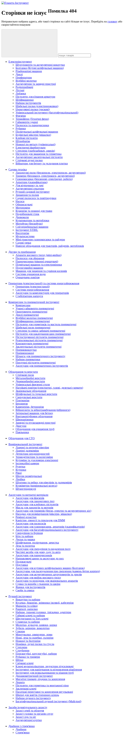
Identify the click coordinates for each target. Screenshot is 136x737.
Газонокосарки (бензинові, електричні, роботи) (44, 179)
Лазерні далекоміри (27, 450)
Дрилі (19, 74)
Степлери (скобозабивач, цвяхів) (35, 150)
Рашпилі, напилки (27, 609)
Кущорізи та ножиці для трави (34, 210)
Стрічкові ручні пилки (29, 160)
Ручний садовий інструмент (33, 191)
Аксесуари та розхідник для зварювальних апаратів (47, 580)
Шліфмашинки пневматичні (33, 321)
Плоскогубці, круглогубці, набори (36, 653)
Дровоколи (22, 217)
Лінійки (20, 479)
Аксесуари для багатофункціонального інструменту (47, 529)
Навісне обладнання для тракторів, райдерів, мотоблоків (50, 245)
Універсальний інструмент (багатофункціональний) (47, 112)
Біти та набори (24, 536)
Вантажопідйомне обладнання (34, 416)
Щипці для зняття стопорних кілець (37, 695)
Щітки (19, 659)
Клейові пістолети (27, 138)
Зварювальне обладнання (31, 390)
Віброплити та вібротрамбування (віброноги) (43, 409)
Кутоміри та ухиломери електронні (37, 460)
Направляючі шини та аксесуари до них (40, 558)
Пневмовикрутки (26, 349)
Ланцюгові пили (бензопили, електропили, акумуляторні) (51, 172)
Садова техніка (17, 169)
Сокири (20, 631)
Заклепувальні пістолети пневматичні (38, 346)
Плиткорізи (22, 400)
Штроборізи (23, 141)
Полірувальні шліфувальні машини (37, 131)
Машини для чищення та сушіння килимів (41, 270)
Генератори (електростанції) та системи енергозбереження (43, 283)
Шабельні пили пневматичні (33, 327)
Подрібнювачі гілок (27, 214)
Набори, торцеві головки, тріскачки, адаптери (43, 612)
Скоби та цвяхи (25, 590)
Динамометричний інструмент (34, 675)
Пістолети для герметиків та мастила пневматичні (46, 324)
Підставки (22, 564)
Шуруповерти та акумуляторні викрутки (40, 64)
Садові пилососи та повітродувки (36, 198)
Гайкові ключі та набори (30, 615)
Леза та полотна (25, 545)
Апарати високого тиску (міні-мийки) (38, 255)
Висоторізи (22, 233)
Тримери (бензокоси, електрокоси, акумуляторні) (45, 175)
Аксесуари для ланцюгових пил (35, 501)
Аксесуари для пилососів (31, 523)
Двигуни (21, 425)
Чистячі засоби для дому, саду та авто (38, 552)
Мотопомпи (23, 207)
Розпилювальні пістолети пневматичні (39, 340)
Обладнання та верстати (23, 371)
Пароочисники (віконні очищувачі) (37, 261)
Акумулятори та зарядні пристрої (36, 83)
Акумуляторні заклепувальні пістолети (39, 157)
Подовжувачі (23, 561)
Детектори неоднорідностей (33, 453)
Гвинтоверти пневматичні (31, 311)
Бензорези (22, 403)
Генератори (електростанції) (33, 286)
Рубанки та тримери (28, 656)
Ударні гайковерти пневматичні (35, 308)
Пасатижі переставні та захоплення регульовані (44, 691)
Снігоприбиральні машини (32, 226)
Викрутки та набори (28, 599)
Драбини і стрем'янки (21, 726)
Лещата (20, 682)
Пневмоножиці (25, 353)
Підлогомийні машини (29, 267)
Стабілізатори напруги (29, 296)
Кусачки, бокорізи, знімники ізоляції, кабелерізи (45, 602)
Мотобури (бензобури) (29, 223)
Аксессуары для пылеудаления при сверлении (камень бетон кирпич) (58, 571)
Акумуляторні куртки (29, 720)
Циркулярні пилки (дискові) (33, 109)
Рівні (19, 472)
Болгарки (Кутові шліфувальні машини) (40, 67)
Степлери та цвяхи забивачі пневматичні (40, 330)
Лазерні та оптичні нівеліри (32, 447)
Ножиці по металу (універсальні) (35, 144)
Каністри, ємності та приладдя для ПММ (40, 520)
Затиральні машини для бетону (34, 413)
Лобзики (21, 93)
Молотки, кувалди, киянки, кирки (36, 624)
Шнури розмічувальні (29, 476)
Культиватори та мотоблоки (32, 220)
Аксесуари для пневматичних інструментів (42, 365)
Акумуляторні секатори (30, 188)
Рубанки (21, 128)
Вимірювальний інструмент (25, 444)
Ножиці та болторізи (28, 640)
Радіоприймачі (24, 87)
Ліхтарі (20, 90)
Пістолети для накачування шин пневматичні (43, 333)
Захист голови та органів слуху (34, 713)
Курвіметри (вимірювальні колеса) (36, 485)
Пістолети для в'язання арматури (35, 96)
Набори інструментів (28, 103)
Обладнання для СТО (21, 438)
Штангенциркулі (26, 488)
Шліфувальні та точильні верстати (36, 394)
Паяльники (22, 432)
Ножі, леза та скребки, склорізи (34, 637)
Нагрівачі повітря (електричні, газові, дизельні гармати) (49, 387)
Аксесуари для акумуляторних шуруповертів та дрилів (49, 574)
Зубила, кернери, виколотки (33, 628)
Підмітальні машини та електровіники (39, 264)
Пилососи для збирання (30, 258)
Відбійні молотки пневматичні (34, 318)
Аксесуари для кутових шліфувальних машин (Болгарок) (50, 568)
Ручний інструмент (20, 596)
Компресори (23, 305)
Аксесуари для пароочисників (34, 555)
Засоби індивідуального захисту (27, 707)
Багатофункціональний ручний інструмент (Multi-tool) (48, 701)
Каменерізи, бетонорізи (30, 406)
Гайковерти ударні (27, 122)
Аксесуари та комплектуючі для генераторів (42, 292)
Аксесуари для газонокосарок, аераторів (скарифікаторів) (50, 526)
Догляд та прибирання (22, 251)
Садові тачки (23, 242)
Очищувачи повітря (27, 277)
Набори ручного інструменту (33, 698)
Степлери (21, 647)
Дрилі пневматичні (27, 314)
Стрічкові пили (25, 374)
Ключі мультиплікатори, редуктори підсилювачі (44, 666)
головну (112, 21)
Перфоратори (24, 77)
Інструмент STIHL (27, 229)
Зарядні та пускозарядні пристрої (35, 422)
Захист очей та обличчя (30, 710)
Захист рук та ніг (26, 716)
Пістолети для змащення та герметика (38, 153)
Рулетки (20, 466)
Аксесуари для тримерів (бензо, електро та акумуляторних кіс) (53, 510)
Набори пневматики (28, 359)
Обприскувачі (24, 204)
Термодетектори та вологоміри (34, 457)
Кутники (21, 469)
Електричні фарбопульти (31, 147)
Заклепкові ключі (26, 688)
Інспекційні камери (27, 463)
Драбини (21, 729)
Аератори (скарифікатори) (31, 182)
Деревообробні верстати (30, 381)
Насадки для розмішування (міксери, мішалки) (44, 513)
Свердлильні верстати (29, 397)
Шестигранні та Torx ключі (32, 618)
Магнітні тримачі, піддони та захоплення (40, 679)
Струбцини (22, 650)
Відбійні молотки (26, 80)
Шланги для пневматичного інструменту (40, 356)
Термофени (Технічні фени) (32, 118)
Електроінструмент (20, 61)
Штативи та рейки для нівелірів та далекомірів (44, 482)
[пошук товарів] (29, 43)
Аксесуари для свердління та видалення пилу (43, 548)
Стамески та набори (28, 621)
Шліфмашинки (25, 99)
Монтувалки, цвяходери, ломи (34, 634)
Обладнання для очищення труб (35, 429)
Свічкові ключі (24, 663)
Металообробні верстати (30, 378)
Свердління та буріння (29, 533)
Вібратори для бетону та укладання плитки (42, 163)
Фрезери (21, 115)
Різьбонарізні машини (29, 71)
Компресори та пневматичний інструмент (33, 302)
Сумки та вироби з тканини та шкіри (38, 583)
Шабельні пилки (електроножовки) (37, 106)
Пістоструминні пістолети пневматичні (39, 337)
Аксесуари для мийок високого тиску (38, 577)
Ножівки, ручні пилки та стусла (35, 644)
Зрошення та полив (27, 194)
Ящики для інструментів (30, 587)
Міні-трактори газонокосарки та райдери (40, 239)
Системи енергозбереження (32, 289)
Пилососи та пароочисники (32, 125)
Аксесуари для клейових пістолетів (37, 504)
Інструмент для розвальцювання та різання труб (45, 672)
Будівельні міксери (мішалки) (33, 134)
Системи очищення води (31, 274)
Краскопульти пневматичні (32, 343)
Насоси (20, 201)
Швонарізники (24, 419)
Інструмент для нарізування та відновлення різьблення (49, 669)
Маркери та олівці (27, 605)
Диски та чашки (25, 539)
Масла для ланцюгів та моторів (34, 507)
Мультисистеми (25, 236)
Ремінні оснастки (26, 517)
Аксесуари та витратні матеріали (28, 494)
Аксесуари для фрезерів (30, 498)
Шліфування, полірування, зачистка (37, 542)
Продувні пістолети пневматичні (36, 362)
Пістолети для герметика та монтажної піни (42, 685)
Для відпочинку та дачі (29, 185)
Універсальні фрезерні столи (33, 384)
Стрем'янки (23, 732)
